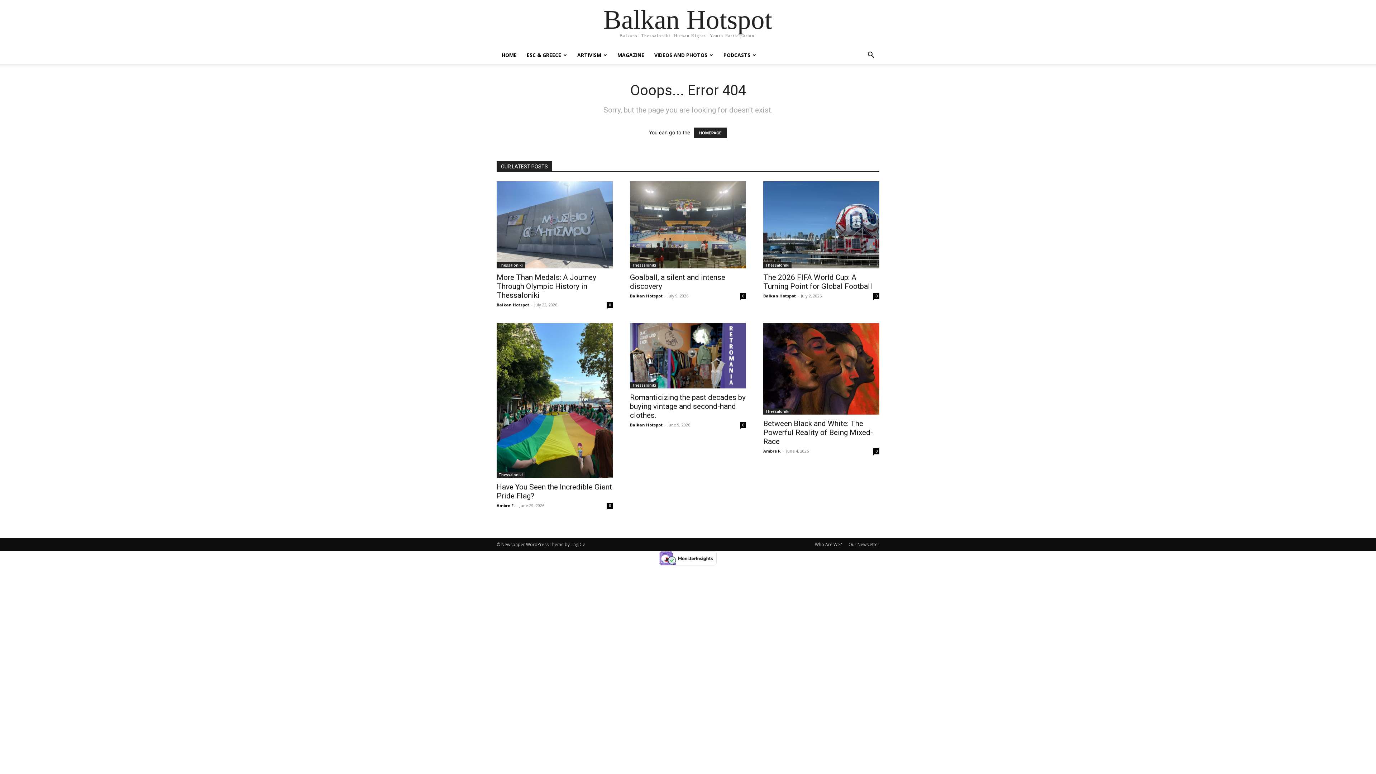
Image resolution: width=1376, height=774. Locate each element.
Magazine (630, 55)
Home (509, 55)
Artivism (589, 55)
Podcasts (736, 55)
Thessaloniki (511, 265)
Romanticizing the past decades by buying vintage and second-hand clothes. (688, 406)
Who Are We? (828, 544)
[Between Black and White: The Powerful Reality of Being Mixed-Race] (821, 369)
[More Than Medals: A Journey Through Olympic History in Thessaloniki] (555, 224)
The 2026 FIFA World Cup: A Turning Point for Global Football (817, 282)
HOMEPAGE (710, 132)
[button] (870, 55)
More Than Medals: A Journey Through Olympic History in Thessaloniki (546, 286)
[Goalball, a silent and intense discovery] (688, 224)
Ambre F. (506, 505)
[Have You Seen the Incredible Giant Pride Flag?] (555, 400)
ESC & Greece (544, 55)
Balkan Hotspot (513, 304)
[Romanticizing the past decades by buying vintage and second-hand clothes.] (688, 355)
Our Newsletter (864, 544)
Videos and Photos (680, 55)
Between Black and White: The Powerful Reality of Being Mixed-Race (818, 432)
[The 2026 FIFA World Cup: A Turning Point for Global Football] (821, 224)
